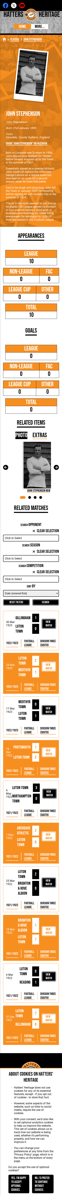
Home (22, 26)
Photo (21, 435)
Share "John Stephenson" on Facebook (26, 144)
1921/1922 (12, 813)
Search (45, 602)
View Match (49, 623)
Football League (29, 643)
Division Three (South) (48, 643)
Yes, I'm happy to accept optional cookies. (18, 1184)
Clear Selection (48, 530)
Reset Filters (16, 602)
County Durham (28, 137)
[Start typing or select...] (31, 538)
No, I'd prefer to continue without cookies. (42, 1184)
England (44, 137)
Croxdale (11, 137)
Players (14, 40)
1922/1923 (12, 643)
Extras (40, 435)
